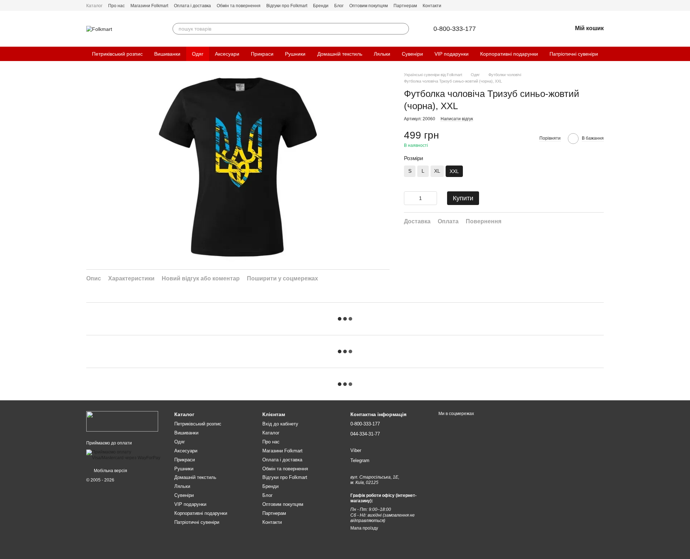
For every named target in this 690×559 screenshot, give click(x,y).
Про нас (116, 5)
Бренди (320, 5)
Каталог (94, 5)
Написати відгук (457, 118)
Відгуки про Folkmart (286, 5)
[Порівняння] (529, 28)
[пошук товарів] (403, 28)
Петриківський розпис (117, 54)
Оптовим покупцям (368, 5)
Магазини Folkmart (149, 5)
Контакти (432, 5)
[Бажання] (547, 28)
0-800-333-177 (454, 28)
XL (437, 171)
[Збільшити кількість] (432, 198)
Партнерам (405, 5)
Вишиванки (167, 54)
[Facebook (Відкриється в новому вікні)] (592, 5)
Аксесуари (227, 54)
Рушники (295, 54)
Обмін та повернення (239, 5)
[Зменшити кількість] (409, 198)
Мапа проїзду (364, 528)
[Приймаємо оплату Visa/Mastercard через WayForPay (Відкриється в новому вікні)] (125, 454)
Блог (339, 5)
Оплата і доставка (192, 5)
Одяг (197, 54)
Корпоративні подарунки (509, 54)
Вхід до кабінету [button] (280, 424)
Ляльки (382, 54)
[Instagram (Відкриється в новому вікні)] (601, 5)
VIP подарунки (451, 54)
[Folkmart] (122, 421)
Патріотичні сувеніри (573, 54)
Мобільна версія (110, 470)
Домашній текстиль (339, 54)
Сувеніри (412, 54)
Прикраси (262, 54)
